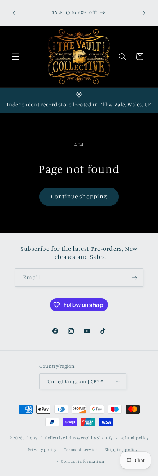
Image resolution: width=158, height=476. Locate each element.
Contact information (82, 461)
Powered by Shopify (93, 437)
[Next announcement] (144, 13)
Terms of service (81, 449)
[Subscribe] (134, 277)
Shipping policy (121, 449)
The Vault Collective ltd (48, 437)
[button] (15, 56)
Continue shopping (79, 196)
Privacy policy (42, 449)
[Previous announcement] (14, 13)
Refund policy (134, 437)
